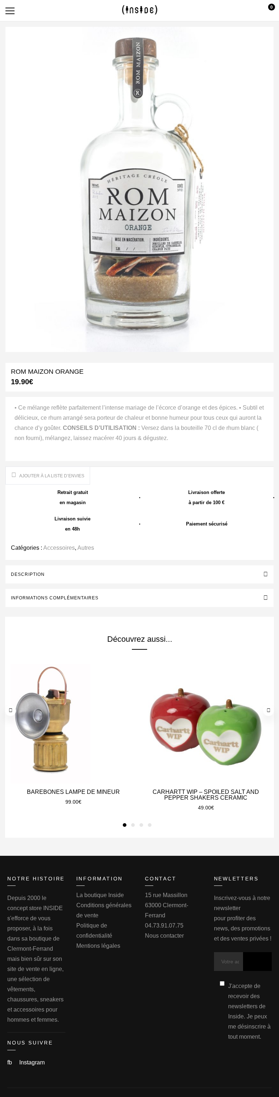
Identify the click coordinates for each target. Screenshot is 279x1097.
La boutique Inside (100, 895)
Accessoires (59, 548)
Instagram (32, 1062)
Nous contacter (164, 936)
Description (28, 574)
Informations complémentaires (54, 597)
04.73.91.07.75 (164, 925)
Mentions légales (98, 946)
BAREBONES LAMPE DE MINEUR (73, 792)
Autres (85, 548)
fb (10, 1062)
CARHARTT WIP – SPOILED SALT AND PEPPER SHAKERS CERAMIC (206, 795)
